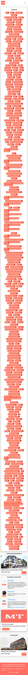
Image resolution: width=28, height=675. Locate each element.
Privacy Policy (16, 668)
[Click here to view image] (4, 581)
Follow (4, 584)
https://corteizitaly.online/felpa (18, 607)
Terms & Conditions (7, 668)
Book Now (24, 571)
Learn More (6, 629)
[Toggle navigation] (25, 2)
